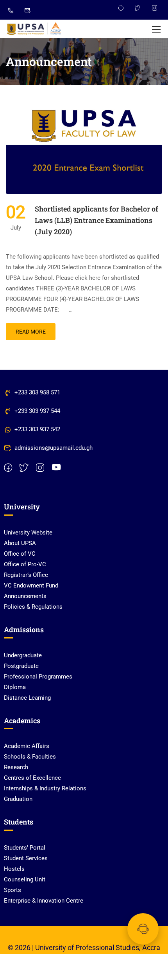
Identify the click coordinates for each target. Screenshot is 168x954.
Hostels (14, 868)
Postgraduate (21, 665)
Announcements (25, 596)
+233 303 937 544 (37, 410)
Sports (12, 890)
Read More (31, 331)
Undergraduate (23, 655)
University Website (28, 532)
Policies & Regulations (33, 606)
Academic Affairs (26, 746)
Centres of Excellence (32, 777)
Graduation (18, 799)
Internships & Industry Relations (45, 788)
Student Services (26, 858)
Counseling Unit (24, 879)
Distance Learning (27, 697)
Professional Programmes (38, 676)
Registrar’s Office (26, 574)
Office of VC (20, 553)
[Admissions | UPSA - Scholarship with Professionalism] (34, 29)
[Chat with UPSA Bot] (143, 929)
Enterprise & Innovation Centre (43, 900)
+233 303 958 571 (37, 392)
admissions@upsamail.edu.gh (53, 447)
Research (16, 767)
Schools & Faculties (30, 756)
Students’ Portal (24, 847)
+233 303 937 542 (37, 429)
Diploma (15, 687)
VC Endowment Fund (31, 585)
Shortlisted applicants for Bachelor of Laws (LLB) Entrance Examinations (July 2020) (96, 220)
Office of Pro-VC (25, 564)
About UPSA (20, 543)
